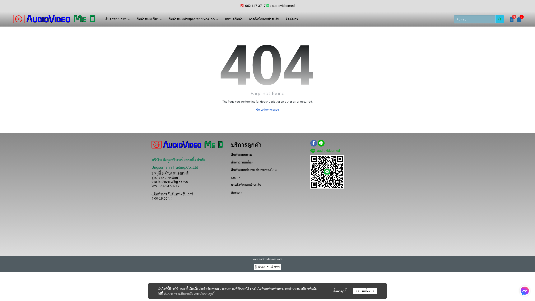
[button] (479, 19)
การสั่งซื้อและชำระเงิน (246, 185)
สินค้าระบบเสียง (242, 162)
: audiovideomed (282, 6)
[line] (321, 143)
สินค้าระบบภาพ (241, 155)
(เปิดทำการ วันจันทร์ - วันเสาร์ (172, 194)
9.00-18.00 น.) (162, 198)
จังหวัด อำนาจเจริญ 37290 (170, 181)
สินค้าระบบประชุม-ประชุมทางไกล (254, 170)
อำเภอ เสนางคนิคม (165, 177)
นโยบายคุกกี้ (206, 293)
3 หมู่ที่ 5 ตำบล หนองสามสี (170, 173)
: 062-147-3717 (254, 6)
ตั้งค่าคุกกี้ (339, 291)
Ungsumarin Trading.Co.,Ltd (175, 167)
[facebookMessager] (525, 291)
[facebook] (313, 143)
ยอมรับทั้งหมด (365, 291)
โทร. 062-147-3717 (166, 186)
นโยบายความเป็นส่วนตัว (178, 293)
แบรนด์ (236, 177)
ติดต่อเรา (237, 192)
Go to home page (267, 109)
